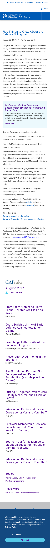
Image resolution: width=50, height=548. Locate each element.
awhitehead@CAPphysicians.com (26, 237)
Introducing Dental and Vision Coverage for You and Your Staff (26, 411)
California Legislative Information (16, 216)
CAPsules (9, 493)
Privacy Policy (11, 527)
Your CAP (9, 416)
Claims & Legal (11, 478)
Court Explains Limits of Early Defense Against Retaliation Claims (24, 327)
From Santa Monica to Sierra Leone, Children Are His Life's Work (24, 310)
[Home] (16, 16)
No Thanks (16, 534)
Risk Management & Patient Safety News (22, 348)
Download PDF (15, 292)
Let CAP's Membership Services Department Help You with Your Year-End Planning (26, 427)
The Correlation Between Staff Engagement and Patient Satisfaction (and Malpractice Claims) (25, 376)
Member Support (15, 3)
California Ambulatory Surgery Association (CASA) (23, 219)
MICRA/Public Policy (14, 363)
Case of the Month (13, 334)
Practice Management (15, 481)
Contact (29, 3)
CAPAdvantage (12, 384)
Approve (25, 540)
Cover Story (10, 316)
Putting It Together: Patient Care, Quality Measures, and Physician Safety (26, 395)
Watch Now (9, 124)
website (29, 202)
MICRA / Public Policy (27, 478)
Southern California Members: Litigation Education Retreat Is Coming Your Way (25, 444)
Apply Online (42, 3)
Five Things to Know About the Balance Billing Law (25, 344)
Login (45, 9)
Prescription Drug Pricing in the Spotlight (26, 358)
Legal (17, 493)
